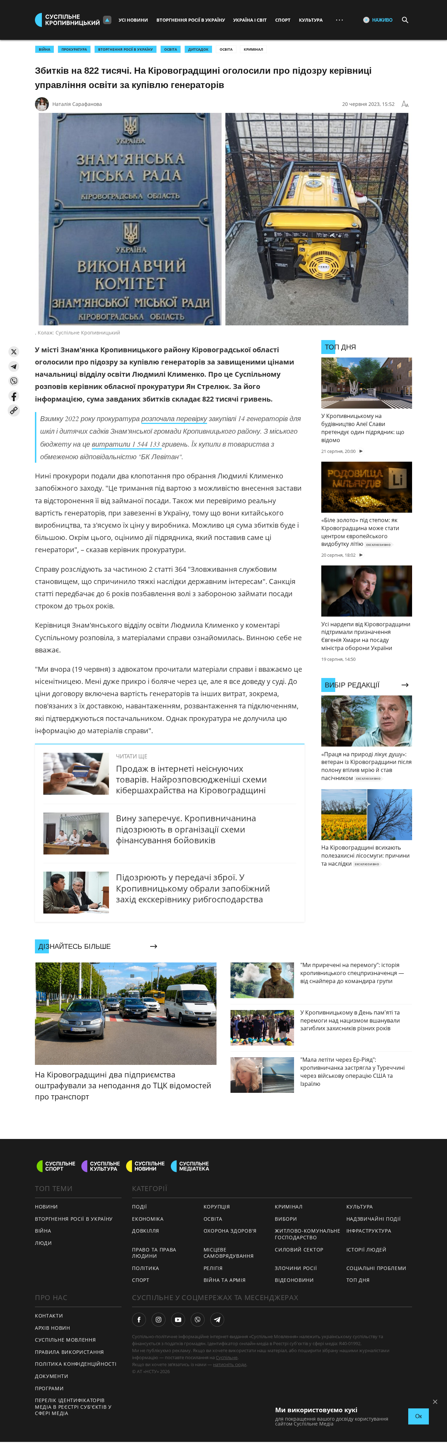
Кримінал (253, 49)
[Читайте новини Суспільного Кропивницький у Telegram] (217, 1320)
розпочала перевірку (174, 418)
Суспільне (226, 1357)
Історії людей (366, 1249)
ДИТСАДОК (198, 49)
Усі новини (133, 20)
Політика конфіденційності (76, 1364)
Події (139, 1206)
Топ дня (358, 1280)
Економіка (147, 1218)
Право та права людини (154, 1253)
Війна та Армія (225, 1280)
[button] (14, 352)
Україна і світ (250, 20)
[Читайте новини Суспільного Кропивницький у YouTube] (178, 1320)
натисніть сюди (229, 1364)
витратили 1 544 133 (127, 443)
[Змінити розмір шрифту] (405, 104)
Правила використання (69, 1352)
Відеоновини (294, 1280)
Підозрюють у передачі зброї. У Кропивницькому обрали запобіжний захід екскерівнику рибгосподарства (193, 887)
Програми (49, 1388)
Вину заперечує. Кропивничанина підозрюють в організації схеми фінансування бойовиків (186, 828)
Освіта (226, 49)
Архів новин (52, 1328)
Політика (145, 1268)
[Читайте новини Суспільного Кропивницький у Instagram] (159, 1320)
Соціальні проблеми (376, 1268)
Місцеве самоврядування (229, 1253)
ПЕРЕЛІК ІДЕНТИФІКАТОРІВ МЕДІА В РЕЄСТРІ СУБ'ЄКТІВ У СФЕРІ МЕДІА (73, 1406)
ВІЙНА (44, 49)
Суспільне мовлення (65, 1339)
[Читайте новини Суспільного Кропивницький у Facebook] (139, 1320)
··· (339, 19)
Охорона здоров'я (230, 1230)
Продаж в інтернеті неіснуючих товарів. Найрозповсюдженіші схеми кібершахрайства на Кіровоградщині (191, 779)
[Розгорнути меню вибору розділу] (107, 20)
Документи (51, 1376)
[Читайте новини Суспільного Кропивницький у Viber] (198, 1320)
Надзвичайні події (373, 1218)
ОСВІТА (170, 49)
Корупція (217, 1206)
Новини (46, 1206)
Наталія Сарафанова (77, 104)
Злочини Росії (296, 1268)
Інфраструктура (368, 1230)
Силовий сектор (299, 1249)
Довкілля (145, 1230)
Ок (418, 1416)
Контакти (49, 1315)
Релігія (213, 1268)
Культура (311, 20)
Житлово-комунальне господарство (307, 1234)
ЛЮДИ (43, 1243)
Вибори (286, 1218)
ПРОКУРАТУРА (74, 49)
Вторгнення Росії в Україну (190, 20)
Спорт (283, 20)
